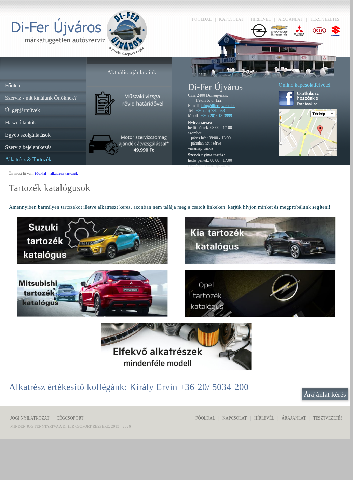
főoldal (40, 173)
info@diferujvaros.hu (218, 105)
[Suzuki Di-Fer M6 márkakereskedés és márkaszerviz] (336, 36)
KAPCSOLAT (231, 19)
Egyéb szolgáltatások (28, 135)
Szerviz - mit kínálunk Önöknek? (41, 98)
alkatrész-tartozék (64, 173)
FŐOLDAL (202, 19)
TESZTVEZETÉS (324, 19)
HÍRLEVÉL (261, 19)
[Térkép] (308, 154)
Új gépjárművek (22, 110)
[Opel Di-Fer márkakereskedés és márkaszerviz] (259, 36)
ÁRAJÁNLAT (290, 19)
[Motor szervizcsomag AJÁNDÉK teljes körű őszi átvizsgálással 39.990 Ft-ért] (129, 156)
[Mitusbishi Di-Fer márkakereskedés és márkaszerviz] (300, 36)
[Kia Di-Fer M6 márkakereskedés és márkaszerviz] (320, 36)
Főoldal (13, 85)
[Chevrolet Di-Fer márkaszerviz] (280, 36)
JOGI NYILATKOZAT (29, 418)
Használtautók (20, 122)
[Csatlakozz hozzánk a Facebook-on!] (299, 104)
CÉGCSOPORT (70, 418)
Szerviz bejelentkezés (28, 147)
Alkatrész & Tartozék (28, 159)
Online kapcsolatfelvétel (304, 85)
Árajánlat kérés (325, 394)
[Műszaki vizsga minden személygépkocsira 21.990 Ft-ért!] (129, 116)
